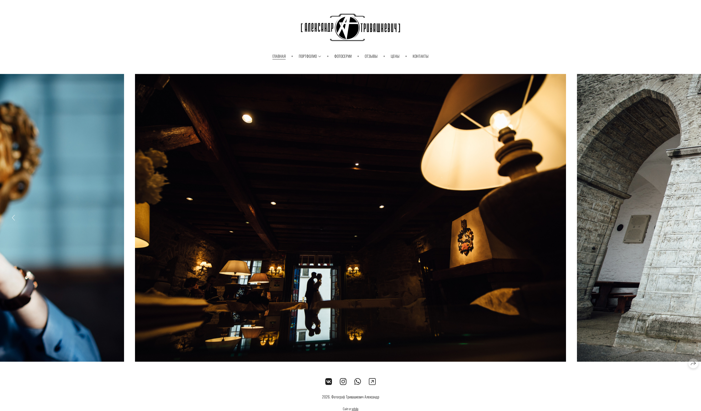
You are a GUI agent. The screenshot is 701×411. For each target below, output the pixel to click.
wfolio (355, 408)
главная (279, 56)
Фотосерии (343, 56)
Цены (395, 56)
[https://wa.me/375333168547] (357, 381)
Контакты (421, 56)
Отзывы (371, 56)
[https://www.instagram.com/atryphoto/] (343, 381)
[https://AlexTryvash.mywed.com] (372, 381)
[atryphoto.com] (350, 27)
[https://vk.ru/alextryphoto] (328, 381)
